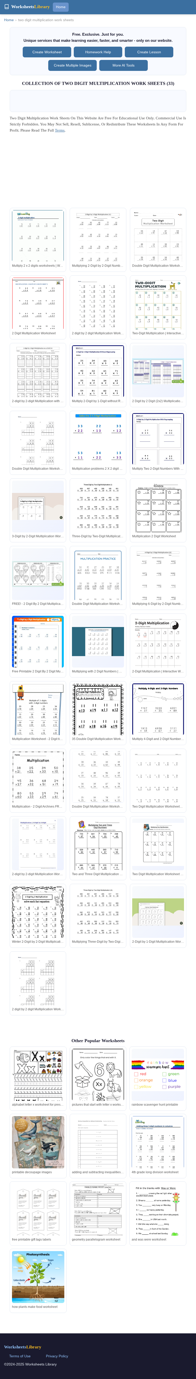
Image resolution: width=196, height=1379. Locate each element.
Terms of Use (20, 1356)
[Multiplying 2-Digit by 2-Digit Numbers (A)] (98, 243)
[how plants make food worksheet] (38, 1277)
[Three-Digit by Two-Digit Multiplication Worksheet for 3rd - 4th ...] (98, 514)
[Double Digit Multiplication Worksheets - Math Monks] (158, 246)
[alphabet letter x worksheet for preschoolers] (38, 1085)
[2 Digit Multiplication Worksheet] (38, 311)
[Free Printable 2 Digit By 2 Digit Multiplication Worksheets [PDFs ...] (38, 652)
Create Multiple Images (72, 65)
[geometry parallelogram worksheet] (98, 1218)
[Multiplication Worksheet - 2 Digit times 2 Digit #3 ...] (38, 720)
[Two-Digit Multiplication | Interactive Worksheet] (158, 311)
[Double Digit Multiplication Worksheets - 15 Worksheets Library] (38, 446)
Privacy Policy (57, 1356)
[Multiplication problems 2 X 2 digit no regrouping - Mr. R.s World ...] (98, 441)
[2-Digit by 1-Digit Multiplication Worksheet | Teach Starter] (158, 911)
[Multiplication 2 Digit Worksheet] (158, 514)
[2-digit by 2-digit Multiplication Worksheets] (38, 844)
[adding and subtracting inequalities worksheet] (98, 1149)
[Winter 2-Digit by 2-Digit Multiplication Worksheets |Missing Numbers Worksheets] (38, 919)
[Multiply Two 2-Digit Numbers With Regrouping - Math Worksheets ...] (158, 446)
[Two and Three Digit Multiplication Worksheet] (98, 852)
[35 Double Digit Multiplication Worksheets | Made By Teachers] (98, 717)
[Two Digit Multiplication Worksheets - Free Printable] (158, 784)
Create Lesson (149, 52)
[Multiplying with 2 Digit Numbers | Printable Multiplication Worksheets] (98, 641)
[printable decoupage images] (38, 1142)
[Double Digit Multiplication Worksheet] (98, 776)
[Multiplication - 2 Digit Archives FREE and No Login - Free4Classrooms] (38, 785)
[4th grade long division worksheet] (158, 1149)
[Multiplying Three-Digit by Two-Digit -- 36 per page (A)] (98, 919)
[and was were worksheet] (158, 1218)
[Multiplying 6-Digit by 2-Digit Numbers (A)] (158, 581)
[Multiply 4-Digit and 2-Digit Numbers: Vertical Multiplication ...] (158, 719)
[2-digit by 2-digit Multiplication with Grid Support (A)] (38, 378)
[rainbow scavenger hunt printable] (158, 1074)
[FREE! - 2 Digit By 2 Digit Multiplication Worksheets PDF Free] (38, 574)
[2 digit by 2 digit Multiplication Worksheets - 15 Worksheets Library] (98, 311)
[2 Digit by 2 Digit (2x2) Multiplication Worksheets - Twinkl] (158, 371)
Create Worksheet (47, 52)
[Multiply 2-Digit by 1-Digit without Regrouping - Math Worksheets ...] (98, 378)
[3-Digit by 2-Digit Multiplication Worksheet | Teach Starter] (38, 506)
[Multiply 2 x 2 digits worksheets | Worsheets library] (38, 243)
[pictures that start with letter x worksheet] (98, 1082)
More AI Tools (123, 65)
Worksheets (22, 1347)
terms (60, 130)
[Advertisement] (98, 172)
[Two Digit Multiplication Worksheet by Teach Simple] (158, 844)
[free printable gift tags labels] (38, 1220)
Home (61, 7)
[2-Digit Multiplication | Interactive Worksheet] (158, 649)
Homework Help (98, 52)
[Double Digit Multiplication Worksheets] (98, 581)
